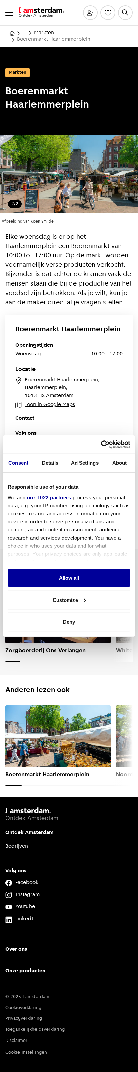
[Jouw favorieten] (107, 12)
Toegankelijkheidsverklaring (35, 1029)
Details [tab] (50, 463)
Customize (65, 600)
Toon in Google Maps (50, 404)
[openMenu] (9, 13)
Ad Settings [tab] (85, 463)
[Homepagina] (12, 33)
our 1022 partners (49, 497)
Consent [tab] (18, 463)
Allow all (69, 578)
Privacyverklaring (23, 1018)
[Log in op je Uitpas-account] (90, 12)
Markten (44, 33)
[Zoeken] (125, 12)
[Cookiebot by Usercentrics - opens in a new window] (101, 444)
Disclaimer (16, 1040)
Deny (69, 622)
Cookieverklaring (23, 1007)
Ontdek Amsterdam (29, 832)
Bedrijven (16, 846)
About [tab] (119, 463)
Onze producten (25, 971)
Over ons (16, 949)
